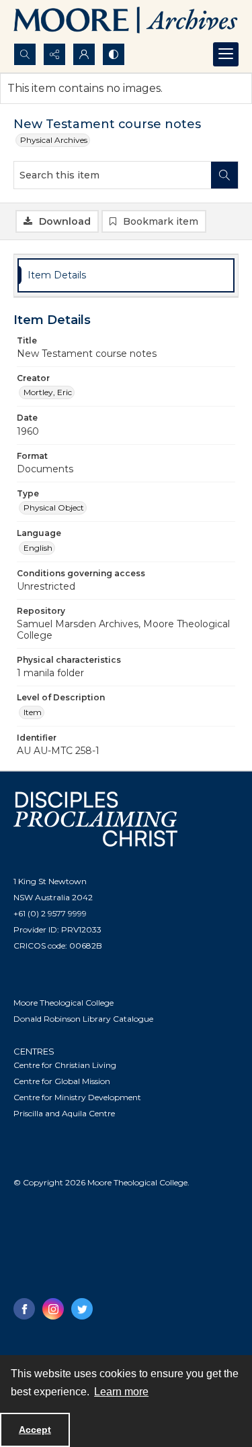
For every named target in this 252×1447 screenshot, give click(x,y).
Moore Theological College (63, 1003)
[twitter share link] (82, 1309)
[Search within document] (224, 175)
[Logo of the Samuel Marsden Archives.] (126, 21)
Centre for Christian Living (64, 1065)
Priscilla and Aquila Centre (64, 1113)
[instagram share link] (53, 1309)
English (38, 548)
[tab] (126, 275)
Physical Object (54, 507)
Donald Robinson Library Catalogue (83, 1019)
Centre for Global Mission (61, 1081)
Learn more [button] (121, 1391)
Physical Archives (53, 140)
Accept (35, 1429)
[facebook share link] (24, 1309)
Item (33, 712)
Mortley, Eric (48, 392)
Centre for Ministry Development (77, 1097)
